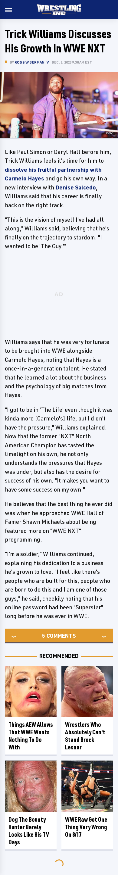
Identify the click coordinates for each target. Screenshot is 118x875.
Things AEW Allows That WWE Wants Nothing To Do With (30, 736)
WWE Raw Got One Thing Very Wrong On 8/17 (86, 827)
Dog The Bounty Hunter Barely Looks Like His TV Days (28, 831)
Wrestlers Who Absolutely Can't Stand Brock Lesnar (85, 736)
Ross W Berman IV (32, 62)
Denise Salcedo (75, 187)
